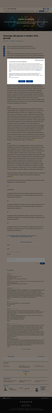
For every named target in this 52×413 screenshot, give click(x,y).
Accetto (29, 81)
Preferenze (22, 81)
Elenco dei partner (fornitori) (14, 77)
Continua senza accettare (39, 60)
